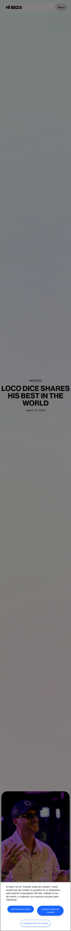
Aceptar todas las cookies (50, 911)
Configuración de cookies (35, 923)
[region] (35, 906)
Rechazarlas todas (20, 909)
